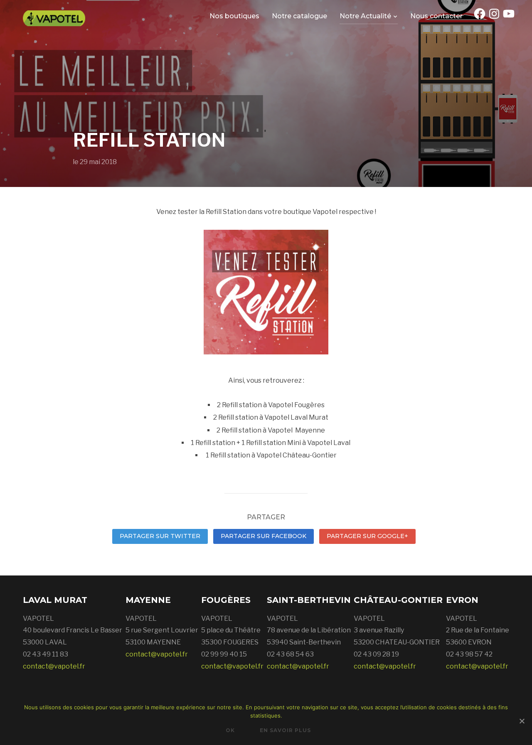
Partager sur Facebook (263, 536)
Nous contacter (436, 16)
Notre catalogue (299, 16)
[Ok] (521, 721)
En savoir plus (285, 730)
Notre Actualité (365, 16)
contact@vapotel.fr (54, 666)
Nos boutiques (234, 16)
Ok (230, 730)
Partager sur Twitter (160, 536)
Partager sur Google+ (367, 536)
